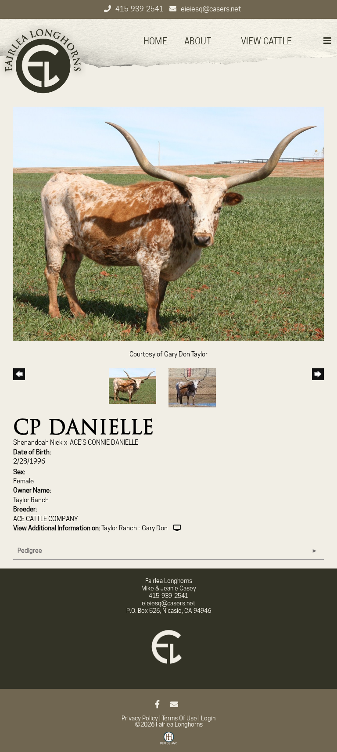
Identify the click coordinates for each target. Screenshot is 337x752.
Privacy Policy (140, 718)
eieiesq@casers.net (211, 9)
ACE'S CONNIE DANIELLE (104, 442)
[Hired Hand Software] (168, 741)
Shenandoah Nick (38, 442)
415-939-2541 (140, 9)
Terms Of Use (179, 718)
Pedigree (30, 550)
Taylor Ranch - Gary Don (134, 528)
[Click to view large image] (168, 223)
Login (208, 718)
